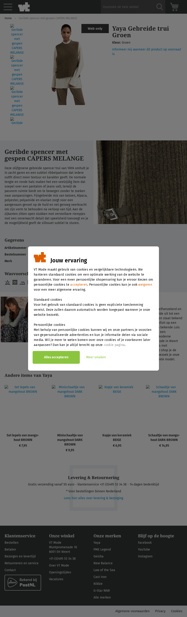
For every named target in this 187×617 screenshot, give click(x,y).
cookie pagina (114, 345)
